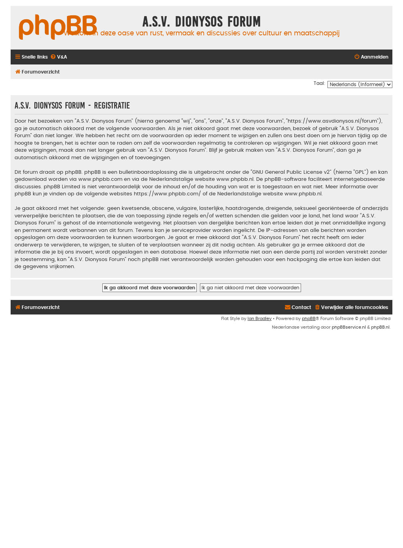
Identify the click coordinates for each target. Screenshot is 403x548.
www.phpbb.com (100, 179)
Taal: (319, 83)
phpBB (309, 318)
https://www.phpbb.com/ (167, 194)
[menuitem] (58, 57)
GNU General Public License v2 (291, 172)
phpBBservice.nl (349, 327)
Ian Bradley (260, 318)
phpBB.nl (380, 327)
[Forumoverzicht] (58, 27)
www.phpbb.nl (234, 179)
